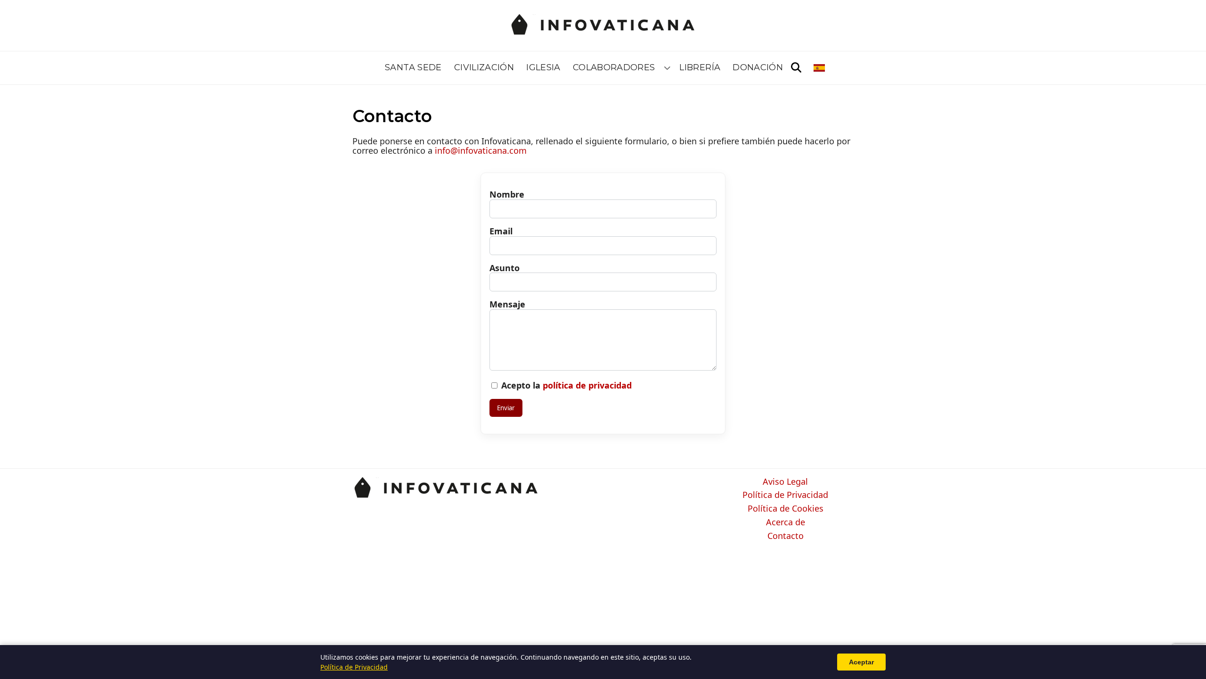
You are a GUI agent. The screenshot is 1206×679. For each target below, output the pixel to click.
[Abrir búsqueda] (796, 68)
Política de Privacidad (785, 495)
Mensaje (507, 304)
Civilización (484, 67)
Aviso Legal (785, 482)
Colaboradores (614, 67)
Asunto (504, 267)
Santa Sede (413, 67)
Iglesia (543, 67)
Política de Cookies (785, 508)
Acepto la (565, 385)
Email (501, 231)
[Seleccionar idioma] (820, 68)
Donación (758, 67)
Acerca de (785, 522)
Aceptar (861, 662)
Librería (699, 67)
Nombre (506, 194)
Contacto (785, 536)
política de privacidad (587, 385)
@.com (481, 150)
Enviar (506, 408)
